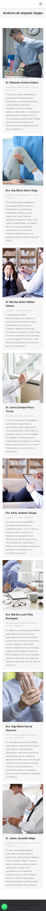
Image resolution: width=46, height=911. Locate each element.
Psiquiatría (9, 416)
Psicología (10, 310)
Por (34, 87)
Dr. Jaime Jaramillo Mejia (20, 838)
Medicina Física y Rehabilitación (17, 195)
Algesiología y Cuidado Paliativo (18, 87)
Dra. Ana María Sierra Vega (21, 190)
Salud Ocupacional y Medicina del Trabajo (21, 623)
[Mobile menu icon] (41, 4)
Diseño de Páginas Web (30, 905)
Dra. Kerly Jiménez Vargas (21, 512)
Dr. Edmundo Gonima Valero (22, 82)
